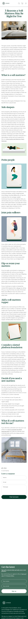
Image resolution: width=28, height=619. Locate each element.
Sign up (14, 591)
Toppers (17, 316)
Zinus (18, 288)
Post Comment (14, 497)
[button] (19, 3)
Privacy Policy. (10, 576)
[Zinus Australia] (5, 3)
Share (5, 468)
